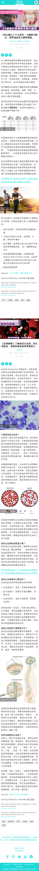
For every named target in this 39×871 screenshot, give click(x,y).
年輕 (16, 300)
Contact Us (7, 864)
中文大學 (14, 273)
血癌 (31, 821)
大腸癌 (10, 300)
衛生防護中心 (26, 273)
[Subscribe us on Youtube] (25, 857)
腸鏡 (28, 300)
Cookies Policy (17, 864)
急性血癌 (11, 821)
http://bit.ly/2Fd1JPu (8, 295)
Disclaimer (19, 867)
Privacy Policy (29, 864)
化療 (3, 821)
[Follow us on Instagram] (13, 857)
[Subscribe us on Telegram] (31, 857)
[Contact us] (19, 857)
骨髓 (3, 825)
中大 (3, 300)
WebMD (24, 794)
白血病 (25, 821)
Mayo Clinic (14, 794)
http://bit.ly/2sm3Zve (8, 287)
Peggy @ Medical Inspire (21, 44)
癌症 (22, 300)
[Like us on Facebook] (8, 857)
